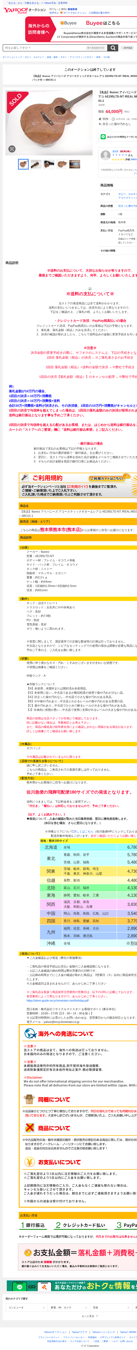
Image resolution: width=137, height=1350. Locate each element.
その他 (106, 57)
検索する (113, 47)
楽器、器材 (52, 57)
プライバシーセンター (74, 1337)
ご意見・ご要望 (100, 1341)
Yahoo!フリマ (79, 1332)
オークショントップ (12, 57)
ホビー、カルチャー (34, 57)
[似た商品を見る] (12, 149)
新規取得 (72, 9)
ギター (63, 57)
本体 (98, 57)
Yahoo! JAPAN (128, 1332)
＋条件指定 (127, 48)
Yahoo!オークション (55, 1332)
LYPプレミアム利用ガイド (113, 1337)
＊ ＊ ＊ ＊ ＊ (119, 155)
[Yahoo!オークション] (25, 9)
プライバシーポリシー (49, 1337)
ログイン (54, 12)
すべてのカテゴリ (95, 48)
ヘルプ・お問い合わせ (122, 1341)
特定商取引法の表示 (57, 1341)
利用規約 (92, 1337)
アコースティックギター (81, 57)
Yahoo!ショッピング (103, 1332)
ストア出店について (79, 1341)
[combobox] (44, 48)
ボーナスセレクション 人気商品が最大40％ (86, 12)
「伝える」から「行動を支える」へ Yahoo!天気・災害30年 (37, 3)
